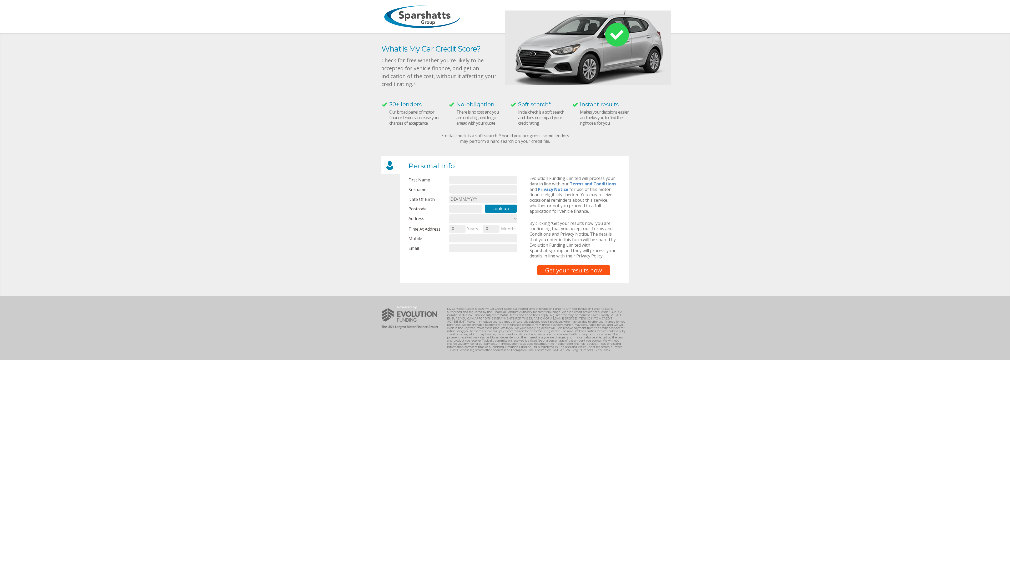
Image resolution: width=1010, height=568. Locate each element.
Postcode (417, 208)
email (413, 248)
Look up (500, 208)
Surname (417, 189)
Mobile (415, 238)
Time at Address (424, 229)
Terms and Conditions (593, 184)
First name (419, 179)
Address (416, 218)
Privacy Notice (553, 189)
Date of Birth (421, 199)
